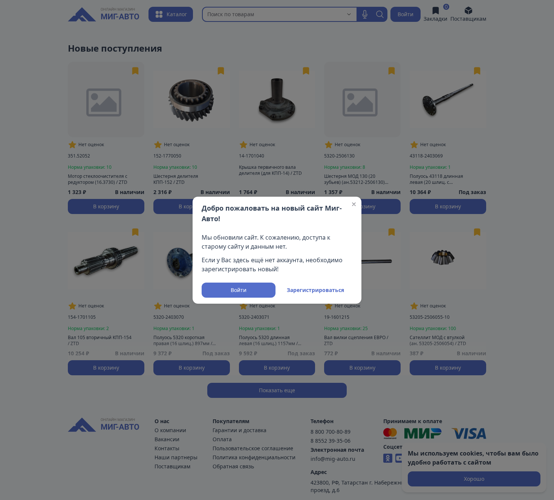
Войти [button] (238, 290)
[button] (354, 204)
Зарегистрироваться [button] (315, 290)
